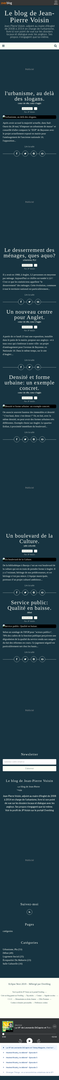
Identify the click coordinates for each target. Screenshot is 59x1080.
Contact (39, 996)
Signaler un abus (50, 996)
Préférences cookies (41, 1003)
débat (29, 613)
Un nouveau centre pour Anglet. (29, 314)
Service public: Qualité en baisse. (30, 605)
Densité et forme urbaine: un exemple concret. (30, 382)
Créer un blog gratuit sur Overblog (12, 996)
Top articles (30, 996)
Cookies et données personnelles (21, 1003)
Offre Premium (44, 999)
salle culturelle (29, 546)
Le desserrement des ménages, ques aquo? (30, 253)
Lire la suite (29, 147)
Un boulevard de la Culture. (29, 538)
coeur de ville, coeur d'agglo (29, 103)
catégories (8, 931)
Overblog (45, 984)
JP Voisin (26, 810)
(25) (13, 956)
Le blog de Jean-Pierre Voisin (30, 16)
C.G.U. (10, 999)
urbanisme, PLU (29, 260)
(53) (12, 949)
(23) (17, 960)
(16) (13, 963)
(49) (8, 953)
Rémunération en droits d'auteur (26, 999)
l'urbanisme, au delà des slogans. (29, 96)
